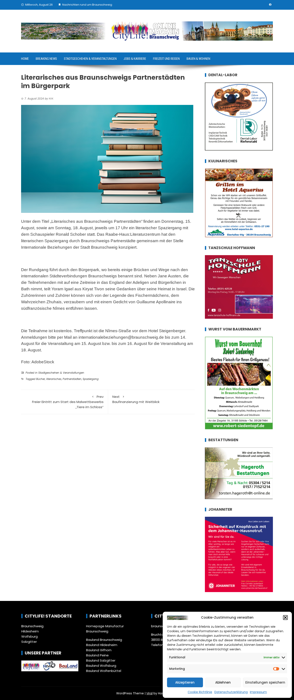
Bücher (40, 379)
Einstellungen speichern (265, 682)
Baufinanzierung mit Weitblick (135, 399)
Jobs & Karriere (135, 59)
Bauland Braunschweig (104, 639)
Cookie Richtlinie (200, 692)
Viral (149, 693)
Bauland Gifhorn (98, 650)
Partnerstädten (72, 379)
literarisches (53, 379)
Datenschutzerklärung (231, 692)
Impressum (258, 692)
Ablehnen (223, 682)
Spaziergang (91, 379)
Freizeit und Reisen (166, 59)
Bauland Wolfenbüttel (103, 670)
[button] (285, 617)
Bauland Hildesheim (101, 645)
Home (25, 59)
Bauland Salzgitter (100, 660)
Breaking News (46, 59)
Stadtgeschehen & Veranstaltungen (90, 59)
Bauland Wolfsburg (101, 665)
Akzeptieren (185, 682)
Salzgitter (29, 641)
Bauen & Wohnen (198, 59)
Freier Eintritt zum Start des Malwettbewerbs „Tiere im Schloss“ (68, 401)
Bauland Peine (97, 655)
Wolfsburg (29, 636)
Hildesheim (30, 631)
